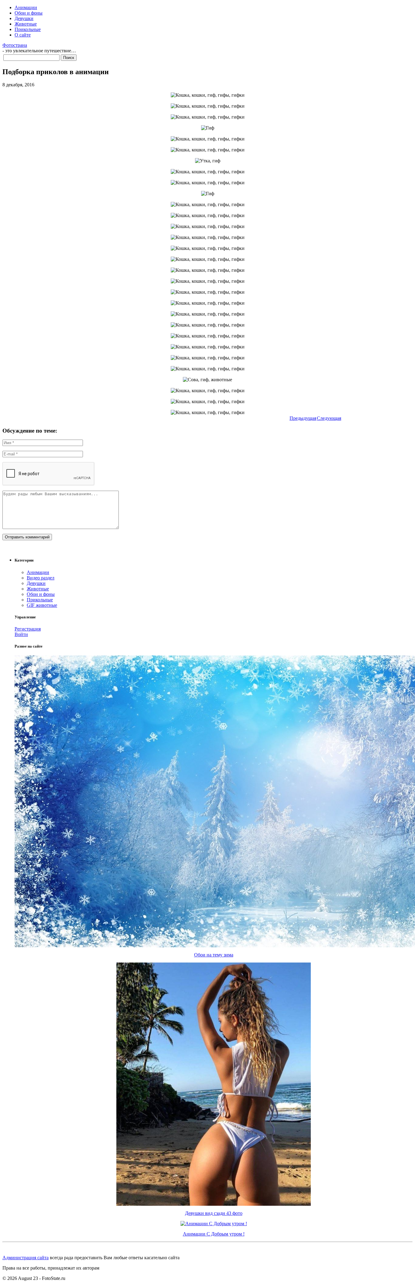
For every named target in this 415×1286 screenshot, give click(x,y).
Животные (26, 23)
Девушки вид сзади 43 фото (213, 1213)
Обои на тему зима (213, 954)
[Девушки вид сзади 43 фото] (213, 1204)
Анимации (26, 7)
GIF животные (42, 605)
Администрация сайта (25, 1257)
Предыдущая (303, 418)
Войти (21, 634)
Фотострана (14, 45)
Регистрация (28, 628)
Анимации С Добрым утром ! (214, 1233)
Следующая (329, 418)
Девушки (24, 18)
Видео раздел (40, 577)
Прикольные (28, 29)
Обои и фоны (29, 13)
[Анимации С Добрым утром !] (213, 1223)
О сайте (23, 34)
